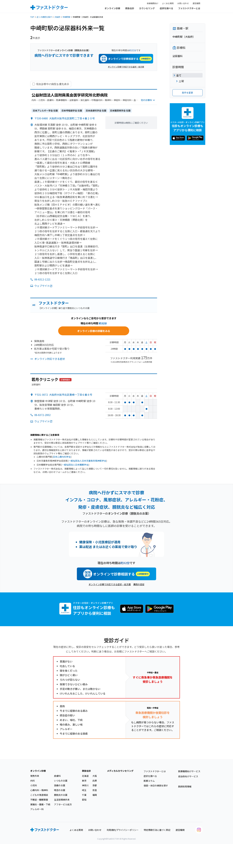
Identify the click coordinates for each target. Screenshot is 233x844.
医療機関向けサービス (189, 771)
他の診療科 (146, 100)
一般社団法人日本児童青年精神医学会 (87, 460)
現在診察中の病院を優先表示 (52, 84)
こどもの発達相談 (39, 794)
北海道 (85, 775)
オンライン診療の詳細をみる (93, 331)
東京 (84, 780)
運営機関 (196, 3)
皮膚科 (57, 775)
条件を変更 (187, 92)
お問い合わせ (183, 3)
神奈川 (85, 785)
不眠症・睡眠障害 (39, 799)
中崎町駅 (66, 17)
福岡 (94, 794)
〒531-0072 (63, 394)
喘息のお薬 (59, 790)
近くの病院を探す (44, 17)
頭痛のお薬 (59, 785)
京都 (94, 785)
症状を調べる (166, 8)
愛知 (84, 799)
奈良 (94, 790)
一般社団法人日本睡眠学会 (75, 464)
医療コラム (149, 780)
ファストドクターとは (189, 8)
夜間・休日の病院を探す (156, 785)
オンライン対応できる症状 (49, 359)
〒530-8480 (64, 118)
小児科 (33, 785)
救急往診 (129, 8)
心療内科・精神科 (39, 790)
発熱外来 (34, 775)
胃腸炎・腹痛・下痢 (40, 804)
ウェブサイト (42, 286)
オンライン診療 (112, 8)
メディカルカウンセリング (120, 770)
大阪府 (57, 17)
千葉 (84, 794)
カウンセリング (147, 8)
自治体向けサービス (188, 776)
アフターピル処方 (63, 804)
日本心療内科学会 (62, 456)
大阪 (94, 775)
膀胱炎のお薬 (60, 794)
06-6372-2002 (42, 415)
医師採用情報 (184, 786)
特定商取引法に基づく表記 (157, 829)
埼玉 (84, 790)
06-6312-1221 (42, 279)
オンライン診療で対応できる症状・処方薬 (126, 66)
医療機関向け (152, 3)
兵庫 (94, 780)
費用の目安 (138, 584)
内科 (32, 780)
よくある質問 (168, 3)
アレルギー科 (37, 809)
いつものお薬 (60, 780)
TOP (32, 17)
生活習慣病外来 (62, 799)
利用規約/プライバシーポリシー (123, 829)
